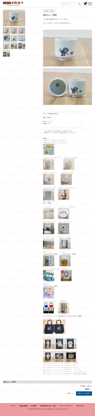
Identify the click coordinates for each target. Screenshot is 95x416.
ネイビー (49, 318)
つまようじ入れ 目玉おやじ (67, 187)
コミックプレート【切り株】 (67, 207)
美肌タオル (46, 284)
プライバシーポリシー (66, 405)
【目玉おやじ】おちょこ (50, 172)
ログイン (13, 405)
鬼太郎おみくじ (67, 269)
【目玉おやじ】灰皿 (67, 172)
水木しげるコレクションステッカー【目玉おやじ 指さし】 (60, 365)
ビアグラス (63, 252)
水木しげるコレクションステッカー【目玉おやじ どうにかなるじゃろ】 (64, 371)
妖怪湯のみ (61, 301)
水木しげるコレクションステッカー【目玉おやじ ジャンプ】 (62, 369)
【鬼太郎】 (55, 140)
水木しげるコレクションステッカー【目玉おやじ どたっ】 (60, 367)
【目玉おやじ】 (62, 140)
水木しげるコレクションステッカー (53, 337)
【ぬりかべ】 (55, 142)
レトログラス (47, 207)
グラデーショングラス (49, 301)
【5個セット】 (47, 140)
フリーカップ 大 (48, 237)
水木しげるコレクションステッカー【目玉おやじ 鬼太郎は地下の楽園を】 (65, 373)
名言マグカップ (48, 252)
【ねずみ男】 (47, 142)
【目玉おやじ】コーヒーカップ (52, 157)
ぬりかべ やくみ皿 (65, 237)
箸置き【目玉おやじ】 (51, 222)
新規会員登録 (23, 405)
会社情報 (33, 405)
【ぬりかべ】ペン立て (49, 187)
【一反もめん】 (64, 142)
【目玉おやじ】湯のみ (70, 157)
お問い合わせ (80, 405)
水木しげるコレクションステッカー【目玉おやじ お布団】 (60, 363)
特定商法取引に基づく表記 (48, 405)
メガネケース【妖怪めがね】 (51, 269)
